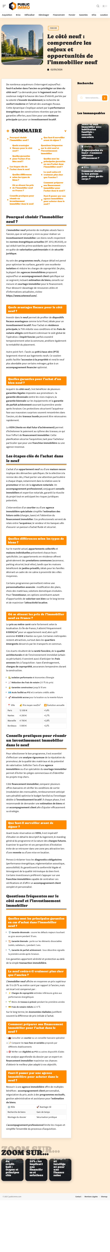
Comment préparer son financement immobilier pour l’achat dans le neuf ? (54, 186)
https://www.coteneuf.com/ (21, 296)
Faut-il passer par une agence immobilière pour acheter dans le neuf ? (55, 200)
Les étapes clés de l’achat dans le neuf (20, 167)
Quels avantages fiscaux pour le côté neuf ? (22, 148)
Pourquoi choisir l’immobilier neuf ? (19, 138)
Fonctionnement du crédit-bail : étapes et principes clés (12, 1165)
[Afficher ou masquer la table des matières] (54, 131)
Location (88, 147)
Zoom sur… (25, 1152)
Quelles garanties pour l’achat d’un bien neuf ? (21, 158)
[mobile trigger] (5, 6)
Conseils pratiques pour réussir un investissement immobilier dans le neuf (22, 200)
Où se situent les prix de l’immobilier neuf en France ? (23, 188)
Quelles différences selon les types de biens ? (22, 177)
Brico (86, 167)
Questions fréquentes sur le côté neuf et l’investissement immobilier (52, 149)
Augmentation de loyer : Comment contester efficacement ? (92, 154)
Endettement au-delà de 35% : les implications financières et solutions (36, 1164)
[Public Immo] (19, 6)
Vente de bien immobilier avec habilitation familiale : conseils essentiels (91, 130)
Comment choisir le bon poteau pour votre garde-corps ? (92, 175)
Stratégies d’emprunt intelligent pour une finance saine (60, 1164)
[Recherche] (98, 6)
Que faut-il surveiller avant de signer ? (54, 138)
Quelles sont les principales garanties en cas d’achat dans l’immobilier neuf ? (54, 163)
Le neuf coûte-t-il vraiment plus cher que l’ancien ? (53, 174)
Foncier (53, 28)
